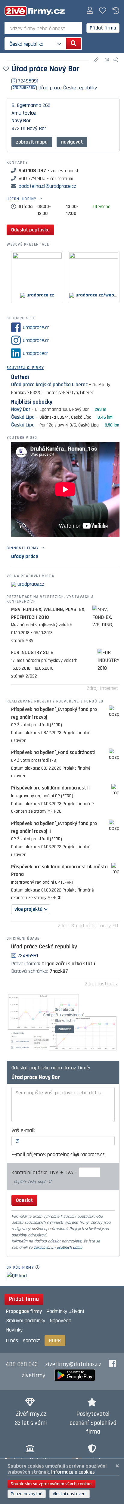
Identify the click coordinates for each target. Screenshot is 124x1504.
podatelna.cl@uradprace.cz (47, 186)
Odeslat (24, 1200)
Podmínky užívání (65, 1311)
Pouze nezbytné (26, 1494)
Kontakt (31, 1340)
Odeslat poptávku (30, 229)
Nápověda (60, 1320)
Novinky (14, 1329)
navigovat (72, 141)
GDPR (55, 1340)
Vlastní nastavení (69, 1494)
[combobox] (43, 28)
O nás (12, 1340)
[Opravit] (96, 60)
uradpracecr (35, 353)
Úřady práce (24, 556)
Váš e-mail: (23, 1130)
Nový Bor (21, 120)
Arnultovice (23, 113)
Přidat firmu (103, 27)
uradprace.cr (36, 327)
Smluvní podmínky (25, 1320)
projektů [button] (28, 909)
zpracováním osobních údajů (58, 1247)
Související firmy (25, 368)
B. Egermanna (26, 105)
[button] (90, 10)
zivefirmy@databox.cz (73, 1364)
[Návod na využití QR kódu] (39, 1267)
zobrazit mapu (32, 141)
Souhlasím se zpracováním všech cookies (51, 1484)
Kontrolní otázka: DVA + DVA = (45, 1172)
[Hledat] (73, 43)
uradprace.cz (30, 584)
